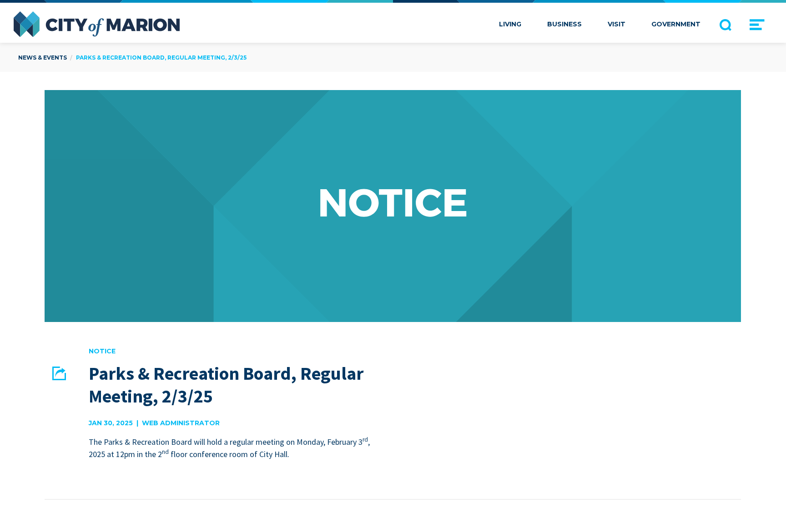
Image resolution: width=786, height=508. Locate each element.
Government (675, 24)
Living (510, 24)
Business (564, 24)
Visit (616, 24)
